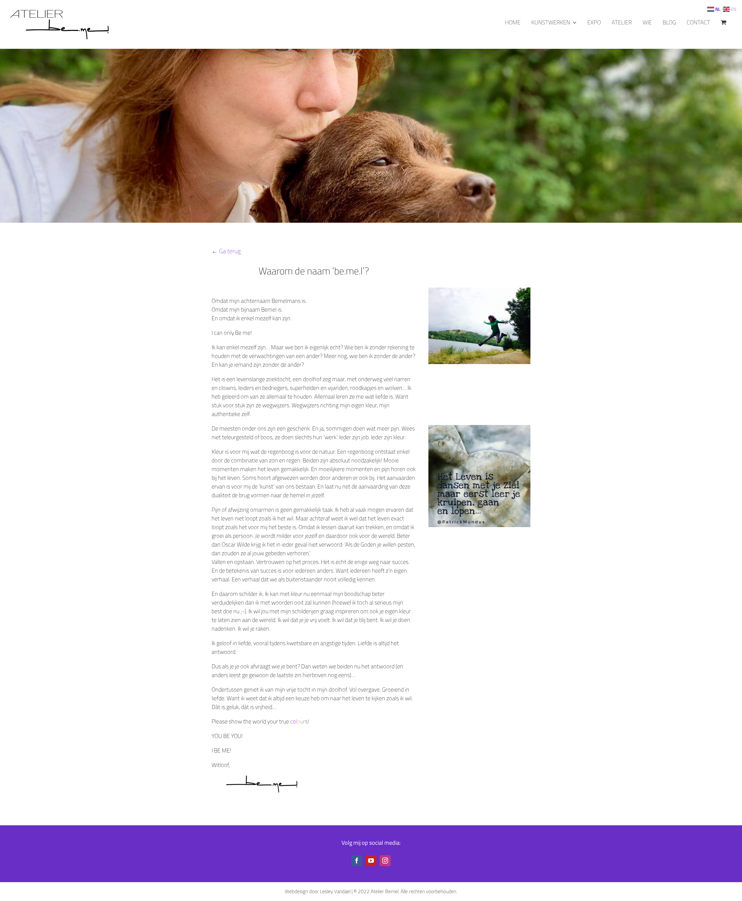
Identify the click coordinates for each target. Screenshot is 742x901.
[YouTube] (371, 860)
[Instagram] (385, 860)
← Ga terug (226, 251)
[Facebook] (356, 860)
